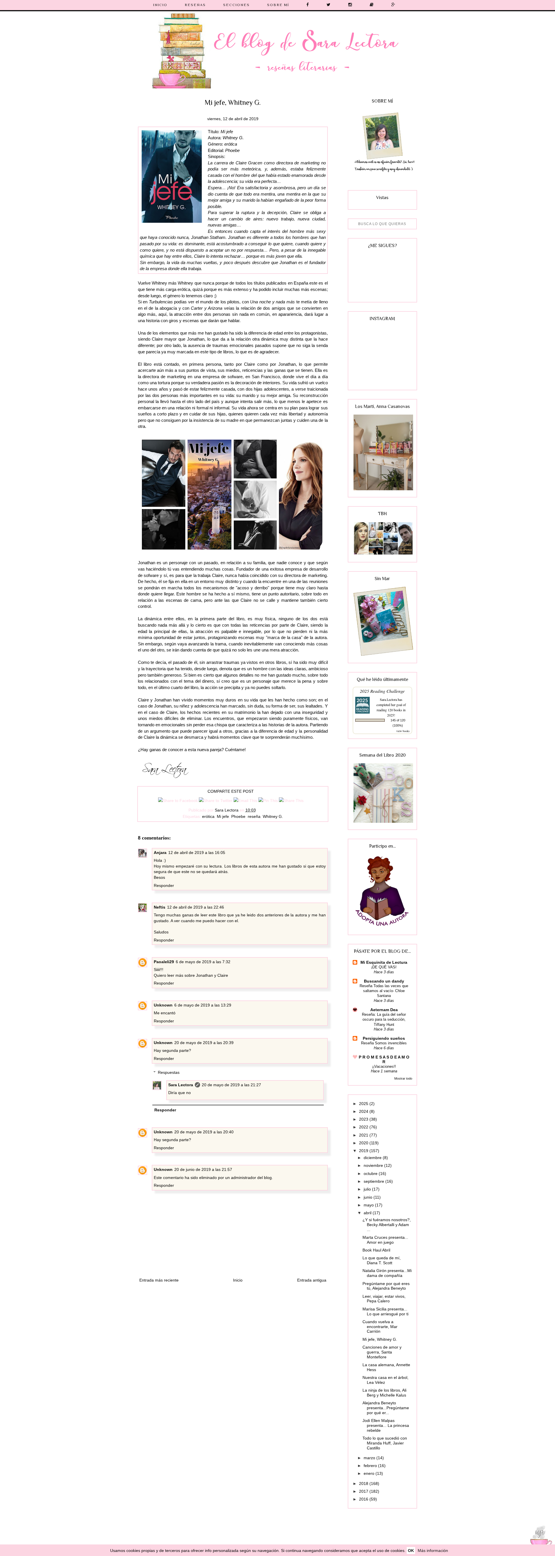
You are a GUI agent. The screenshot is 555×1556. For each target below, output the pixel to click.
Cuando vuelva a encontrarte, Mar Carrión (379, 1326)
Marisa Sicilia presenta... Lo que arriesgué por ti (385, 1311)
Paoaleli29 (164, 961)
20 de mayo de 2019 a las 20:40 (204, 1132)
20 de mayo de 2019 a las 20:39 (204, 1042)
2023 (364, 1119)
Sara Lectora (180, 1084)
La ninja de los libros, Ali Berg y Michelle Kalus (384, 1392)
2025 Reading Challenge (382, 691)
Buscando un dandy (384, 981)
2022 (364, 1127)
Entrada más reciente (159, 1280)
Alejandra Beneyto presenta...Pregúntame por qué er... (385, 1408)
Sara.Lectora (388, 699)
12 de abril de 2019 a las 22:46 (195, 907)
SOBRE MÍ (278, 5)
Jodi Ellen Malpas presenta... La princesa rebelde (385, 1425)
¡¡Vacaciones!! (384, 1066)
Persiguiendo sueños (384, 1038)
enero (369, 1473)
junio (368, 1197)
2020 (364, 1143)
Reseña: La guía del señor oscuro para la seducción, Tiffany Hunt (384, 1019)
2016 (364, 1499)
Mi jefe (223, 816)
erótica (208, 816)
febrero (371, 1465)
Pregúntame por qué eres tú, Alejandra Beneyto (386, 1286)
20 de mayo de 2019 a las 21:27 (231, 1084)
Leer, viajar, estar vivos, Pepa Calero (384, 1299)
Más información (433, 1550)
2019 (364, 1150)
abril (368, 1212)
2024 (364, 1111)
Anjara (160, 852)
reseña (254, 816)
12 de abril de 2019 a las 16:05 (196, 852)
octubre (371, 1173)
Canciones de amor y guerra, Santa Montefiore (382, 1352)
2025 (364, 1103)
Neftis (159, 907)
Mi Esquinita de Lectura (383, 962)
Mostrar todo (403, 1078)
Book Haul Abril (376, 1250)
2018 (364, 1483)
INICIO (160, 5)
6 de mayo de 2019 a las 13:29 (202, 1005)
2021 (364, 1135)
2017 (364, 1491)
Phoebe (238, 816)
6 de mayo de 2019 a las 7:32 (203, 961)
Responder (164, 885)
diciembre (373, 1157)
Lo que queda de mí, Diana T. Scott (381, 1260)
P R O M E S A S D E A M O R (384, 1059)
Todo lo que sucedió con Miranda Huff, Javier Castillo (384, 1443)
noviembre (374, 1165)
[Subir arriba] (539, 1539)
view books (403, 731)
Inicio (238, 1280)
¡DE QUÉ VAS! (384, 967)
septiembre (374, 1181)
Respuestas (169, 1072)
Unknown (163, 1005)
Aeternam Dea (384, 1009)
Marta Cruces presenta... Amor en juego (385, 1240)
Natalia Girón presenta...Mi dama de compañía (387, 1273)
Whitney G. (273, 816)
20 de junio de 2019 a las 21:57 (203, 1169)
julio (368, 1189)
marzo (370, 1457)
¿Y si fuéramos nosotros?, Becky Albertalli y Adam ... (386, 1224)
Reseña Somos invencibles (384, 1043)
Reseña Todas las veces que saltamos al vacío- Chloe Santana (384, 991)
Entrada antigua (311, 1280)
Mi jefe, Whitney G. (379, 1339)
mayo (369, 1205)
